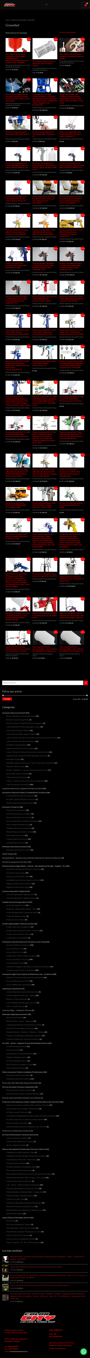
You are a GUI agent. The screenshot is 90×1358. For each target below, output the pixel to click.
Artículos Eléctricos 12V (14, 949)
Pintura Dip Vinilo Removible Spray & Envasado (20, 1083)
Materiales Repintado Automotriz (15, 1014)
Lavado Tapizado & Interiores (17, 1138)
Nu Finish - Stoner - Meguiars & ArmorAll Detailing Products (25, 1043)
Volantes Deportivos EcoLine (17, 839)
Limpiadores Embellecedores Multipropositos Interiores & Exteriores (31, 1116)
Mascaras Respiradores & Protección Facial (22, 1188)
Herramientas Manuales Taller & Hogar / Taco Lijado (25, 1178)
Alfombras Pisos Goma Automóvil (14, 847)
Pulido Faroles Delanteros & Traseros (19, 1141)
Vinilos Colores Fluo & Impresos (17, 1235)
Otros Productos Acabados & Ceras (19, 1064)
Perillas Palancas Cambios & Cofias (19, 832)
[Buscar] (86, 683)
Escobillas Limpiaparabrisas (16, 745)
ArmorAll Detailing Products (16, 1046)
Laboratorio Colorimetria (11, 989)
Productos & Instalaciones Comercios (16, 1131)
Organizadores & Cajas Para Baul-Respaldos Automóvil (26, 756)
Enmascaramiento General (16, 1163)
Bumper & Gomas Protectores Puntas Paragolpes (24, 723)
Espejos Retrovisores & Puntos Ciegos (20, 748)
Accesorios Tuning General (16, 810)
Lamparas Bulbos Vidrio (15, 963)
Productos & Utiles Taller (15, 1199)
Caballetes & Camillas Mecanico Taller (20, 1152)
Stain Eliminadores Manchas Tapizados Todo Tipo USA (26, 1127)
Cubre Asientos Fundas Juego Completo (21, 734)
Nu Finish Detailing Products (16, 1061)
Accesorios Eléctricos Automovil (18, 945)
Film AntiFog (10, 1221)
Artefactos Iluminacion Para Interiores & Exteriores (24, 977)
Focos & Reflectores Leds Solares (18, 985)
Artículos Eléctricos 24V (14, 952)
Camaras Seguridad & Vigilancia (14, 891)
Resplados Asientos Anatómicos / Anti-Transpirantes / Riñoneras (30, 763)
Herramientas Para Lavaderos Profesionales (22, 1109)
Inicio (7, 20)
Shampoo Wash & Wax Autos (17, 1123)
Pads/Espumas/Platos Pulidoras (18, 1079)
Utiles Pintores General (14, 1214)
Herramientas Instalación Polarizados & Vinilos (23, 1232)
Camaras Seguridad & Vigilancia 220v (20, 894)
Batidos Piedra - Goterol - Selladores (19, 1021)
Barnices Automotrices (14, 1017)
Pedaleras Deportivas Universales (18, 828)
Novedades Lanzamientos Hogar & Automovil (23, 880)
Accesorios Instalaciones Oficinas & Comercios (23, 869)
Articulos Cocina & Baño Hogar (17, 876)
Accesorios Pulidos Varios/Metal (18, 1075)
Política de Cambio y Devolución (60, 1345)
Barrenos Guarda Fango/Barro (17, 720)
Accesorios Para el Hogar (15, 873)
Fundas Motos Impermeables (17, 938)
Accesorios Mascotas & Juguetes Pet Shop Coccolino (22, 788)
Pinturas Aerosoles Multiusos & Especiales (18, 1087)
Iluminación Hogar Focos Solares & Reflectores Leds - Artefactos (27, 974)
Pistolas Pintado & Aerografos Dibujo (20, 1196)
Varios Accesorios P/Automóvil (17, 784)
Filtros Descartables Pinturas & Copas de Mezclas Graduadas (28, 1174)
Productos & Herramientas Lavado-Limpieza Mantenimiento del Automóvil (30, 1102)
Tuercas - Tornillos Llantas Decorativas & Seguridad (25, 781)
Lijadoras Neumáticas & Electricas (19, 1181)
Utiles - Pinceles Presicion (15, 1006)
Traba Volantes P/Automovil (16, 777)
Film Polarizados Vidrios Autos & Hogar (20, 1228)
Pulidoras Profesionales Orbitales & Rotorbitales (23, 1203)
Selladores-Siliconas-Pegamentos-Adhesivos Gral (24, 1210)
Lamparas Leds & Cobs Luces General (20, 970)
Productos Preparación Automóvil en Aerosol (22, 1039)
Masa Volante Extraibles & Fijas (18, 825)
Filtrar (7, 699)
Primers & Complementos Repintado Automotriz (24, 1036)
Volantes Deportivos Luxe (15, 843)
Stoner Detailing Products (15, 1068)
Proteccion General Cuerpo (16, 916)
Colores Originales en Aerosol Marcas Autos (22, 992)
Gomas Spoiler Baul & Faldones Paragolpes (22, 821)
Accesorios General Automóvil (13, 713)
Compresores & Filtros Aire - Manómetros (21, 1160)
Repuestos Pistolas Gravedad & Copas (20, 1206)
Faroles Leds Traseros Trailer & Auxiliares (21, 956)
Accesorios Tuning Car (10, 807)
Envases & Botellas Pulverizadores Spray (21, 1167)
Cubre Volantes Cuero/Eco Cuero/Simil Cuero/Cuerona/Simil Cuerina (31, 738)
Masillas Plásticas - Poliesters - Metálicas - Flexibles (25, 1032)
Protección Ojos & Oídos (15, 920)
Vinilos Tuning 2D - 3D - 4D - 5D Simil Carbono (23, 1242)
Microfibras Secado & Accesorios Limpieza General (25, 1119)
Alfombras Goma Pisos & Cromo (18, 850)
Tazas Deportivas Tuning (15, 835)
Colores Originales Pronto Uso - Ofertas (20, 995)
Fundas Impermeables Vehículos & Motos (18, 924)
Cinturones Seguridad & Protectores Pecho (22, 913)
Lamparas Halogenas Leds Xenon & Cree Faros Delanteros (28, 967)
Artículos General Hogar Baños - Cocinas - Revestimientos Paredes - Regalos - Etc (33, 866)
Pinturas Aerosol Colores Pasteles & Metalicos (23, 1094)
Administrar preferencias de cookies (61, 1343)
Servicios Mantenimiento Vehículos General (19, 1135)
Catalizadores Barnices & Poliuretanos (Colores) (24, 1025)
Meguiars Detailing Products (16, 1057)
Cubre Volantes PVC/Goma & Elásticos (20, 741)
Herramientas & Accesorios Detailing (19, 1054)
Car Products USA (12, 1050)
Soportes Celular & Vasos (15, 766)
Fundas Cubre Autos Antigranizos (18, 927)
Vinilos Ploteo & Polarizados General (16, 1218)
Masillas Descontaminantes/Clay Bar (19, 803)
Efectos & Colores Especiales (16, 999)
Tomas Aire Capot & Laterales (17, 774)
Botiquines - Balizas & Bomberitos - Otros (21, 909)
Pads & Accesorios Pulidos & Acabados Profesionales (22, 1072)
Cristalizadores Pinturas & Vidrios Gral (20, 796)
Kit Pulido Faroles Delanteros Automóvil (20, 799)
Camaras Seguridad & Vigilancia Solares (21, 898)
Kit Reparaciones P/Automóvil (17, 1112)
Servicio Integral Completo (16, 1145)
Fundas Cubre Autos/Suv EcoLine (18, 934)
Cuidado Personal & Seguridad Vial (15, 902)
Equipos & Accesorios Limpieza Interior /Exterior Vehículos (27, 1105)
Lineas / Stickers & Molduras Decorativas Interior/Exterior (27, 752)
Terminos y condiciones (57, 1348)
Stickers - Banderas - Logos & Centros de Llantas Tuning (27, 770)
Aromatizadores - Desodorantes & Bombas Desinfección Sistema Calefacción (31, 858)
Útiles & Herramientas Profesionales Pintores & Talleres (23, 1149)
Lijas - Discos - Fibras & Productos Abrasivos (23, 1185)
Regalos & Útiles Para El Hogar (17, 887)
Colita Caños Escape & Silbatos (17, 730)
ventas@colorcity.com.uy (19, 1351)
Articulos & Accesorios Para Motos (15, 862)
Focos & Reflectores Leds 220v (17, 981)
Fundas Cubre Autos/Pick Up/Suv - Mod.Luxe (22, 931)
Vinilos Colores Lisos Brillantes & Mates (20, 1239)
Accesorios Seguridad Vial (15, 905)
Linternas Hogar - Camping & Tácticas (16, 1010)
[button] (46, 4)
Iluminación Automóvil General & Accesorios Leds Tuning (23, 942)
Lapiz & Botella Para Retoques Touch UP (21, 1003)
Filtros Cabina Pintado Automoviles (19, 1170)
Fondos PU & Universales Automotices (20, 1028)
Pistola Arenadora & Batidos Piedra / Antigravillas (24, 1192)
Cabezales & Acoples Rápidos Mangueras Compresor (26, 1156)
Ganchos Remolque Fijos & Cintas (18, 817)
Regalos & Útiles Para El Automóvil (19, 884)
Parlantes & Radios (13, 759)
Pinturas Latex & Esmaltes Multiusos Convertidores (21, 1098)
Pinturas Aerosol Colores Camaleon (19, 1090)
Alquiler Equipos (8, 854)
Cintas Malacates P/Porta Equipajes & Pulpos (23, 727)
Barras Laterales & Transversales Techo (20, 716)
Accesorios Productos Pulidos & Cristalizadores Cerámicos (24, 792)
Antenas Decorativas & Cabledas (18, 814)
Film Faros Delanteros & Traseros (18, 1224)
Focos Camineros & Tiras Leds (17, 959)
